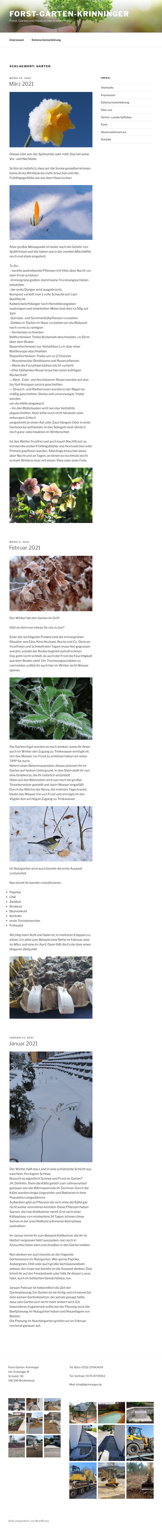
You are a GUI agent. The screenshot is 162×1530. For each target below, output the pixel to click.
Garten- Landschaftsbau (116, 117)
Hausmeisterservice (113, 132)
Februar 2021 (24, 548)
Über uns (106, 110)
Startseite (107, 87)
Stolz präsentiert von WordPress (28, 1520)
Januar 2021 (23, 1043)
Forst (104, 124)
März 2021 (21, 84)
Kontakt (106, 139)
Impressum (16, 40)
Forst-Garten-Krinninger (69, 13)
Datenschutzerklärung (46, 40)
